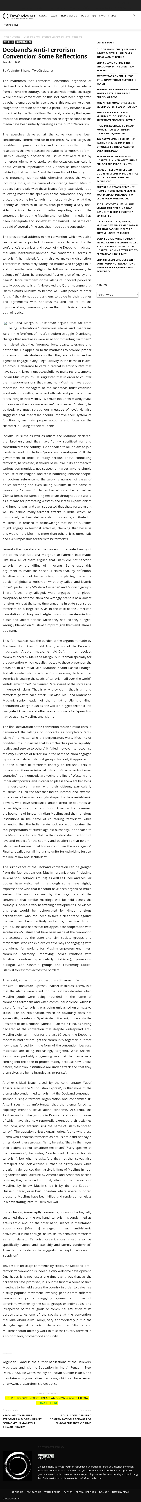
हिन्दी (86, 8)
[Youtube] (135, 2)
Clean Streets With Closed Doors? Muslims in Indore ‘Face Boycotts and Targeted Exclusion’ (117, 175)
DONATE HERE (47, 1403)
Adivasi (27, 8)
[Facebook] (111, 2)
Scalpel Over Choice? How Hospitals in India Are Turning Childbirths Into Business (117, 160)
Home (6, 36)
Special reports (86, 1492)
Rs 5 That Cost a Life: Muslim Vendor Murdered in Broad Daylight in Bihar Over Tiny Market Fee (115, 210)
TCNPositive (124, 8)
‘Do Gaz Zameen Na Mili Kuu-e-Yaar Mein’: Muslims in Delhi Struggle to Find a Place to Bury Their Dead (116, 144)
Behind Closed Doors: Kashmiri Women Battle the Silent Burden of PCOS (117, 93)
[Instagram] (123, 2)
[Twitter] (129, 2)
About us (17, 1492)
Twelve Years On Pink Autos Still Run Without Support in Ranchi (116, 79)
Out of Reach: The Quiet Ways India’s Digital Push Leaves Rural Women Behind (116, 53)
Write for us (52, 1492)
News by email (121, 1492)
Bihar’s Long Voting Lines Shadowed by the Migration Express (116, 66)
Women (75, 8)
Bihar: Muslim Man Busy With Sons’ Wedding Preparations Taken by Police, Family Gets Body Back (116, 265)
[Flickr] (117, 2)
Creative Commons (73, 1474)
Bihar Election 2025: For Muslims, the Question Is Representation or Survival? (116, 116)
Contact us (33, 1492)
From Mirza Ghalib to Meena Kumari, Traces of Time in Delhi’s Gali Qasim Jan (115, 129)
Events (68, 1492)
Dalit (39, 8)
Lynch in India (102, 8)
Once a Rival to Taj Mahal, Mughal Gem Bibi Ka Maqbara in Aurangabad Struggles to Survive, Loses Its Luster (117, 227)
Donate (104, 1492)
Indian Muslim (56, 8)
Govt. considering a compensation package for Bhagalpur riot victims (70, 1419)
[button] (134, 16)
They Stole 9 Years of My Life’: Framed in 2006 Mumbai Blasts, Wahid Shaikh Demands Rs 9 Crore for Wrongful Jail (116, 192)
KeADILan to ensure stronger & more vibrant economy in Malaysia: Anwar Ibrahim (22, 1421)
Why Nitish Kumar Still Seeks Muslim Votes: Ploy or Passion (117, 104)
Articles (16, 36)
